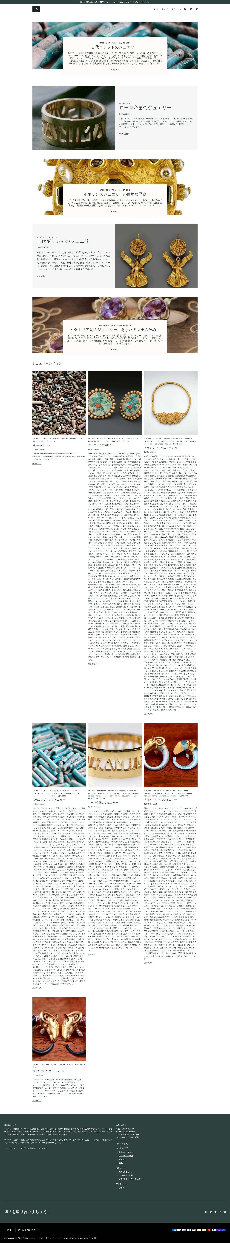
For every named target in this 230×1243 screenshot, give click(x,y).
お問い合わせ (129, 1132)
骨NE (121, 1163)
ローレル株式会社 (126, 1175)
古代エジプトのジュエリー (115, 47)
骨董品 (121, 1188)
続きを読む (115, 70)
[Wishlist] (191, 9)
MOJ (8, 1238)
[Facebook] (206, 1212)
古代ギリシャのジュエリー (160, 799)
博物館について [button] (10, 1125)
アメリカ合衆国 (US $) (27, 1230)
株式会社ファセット (127, 1152)
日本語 (9, 1230)
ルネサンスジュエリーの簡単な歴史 (115, 194)
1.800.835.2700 (128, 1129)
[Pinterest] (215, 1212)
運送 (20, 1238)
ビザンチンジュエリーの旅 (160, 447)
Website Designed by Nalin (70, 1238)
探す (47, 1238)
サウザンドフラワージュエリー (131, 1179)
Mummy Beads (41, 445)
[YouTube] (225, 1212)
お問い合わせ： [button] (122, 1125)
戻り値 (25, 1238)
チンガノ (122, 1159)
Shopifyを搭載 (90, 1238)
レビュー (53, 1238)
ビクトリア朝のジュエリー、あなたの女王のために (115, 330)
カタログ (40, 1238)
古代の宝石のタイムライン (48, 1071)
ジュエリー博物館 (126, 1156)
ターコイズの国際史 (100, 445)
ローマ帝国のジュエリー (103, 802)
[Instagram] (220, 1212)
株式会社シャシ (125, 1172)
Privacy (32, 1238)
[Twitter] (211, 1212)
